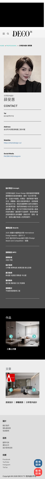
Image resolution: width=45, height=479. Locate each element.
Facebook (6, 459)
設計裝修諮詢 (7, 448)
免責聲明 (6, 431)
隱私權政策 (7, 428)
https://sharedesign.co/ (12, 143)
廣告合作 (6, 445)
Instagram (17, 156)
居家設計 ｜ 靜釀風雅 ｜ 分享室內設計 (21, 402)
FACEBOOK (8, 156)
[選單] (4, 34)
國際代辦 (6, 442)
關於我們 (6, 425)
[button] (11, 336)
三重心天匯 (11, 349)
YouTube (6, 462)
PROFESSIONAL (11, 46)
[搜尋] (8, 33)
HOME (2, 46)
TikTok (5, 467)
